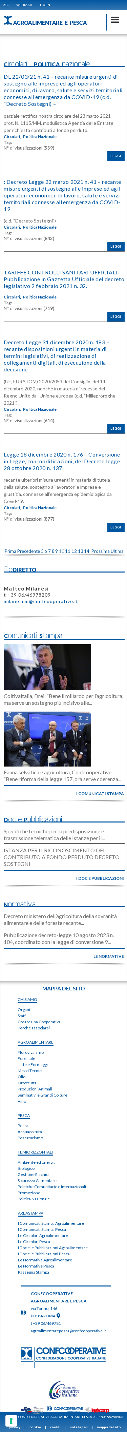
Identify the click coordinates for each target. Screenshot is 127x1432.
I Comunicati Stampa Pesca (42, 1229)
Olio (21, 1076)
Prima (10, 551)
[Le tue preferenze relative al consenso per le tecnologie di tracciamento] (11, 1421)
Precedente (28, 551)
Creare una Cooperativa (39, 1021)
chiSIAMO (27, 999)
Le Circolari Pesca (34, 1241)
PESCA (24, 1115)
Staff (22, 1015)
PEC (6, 5)
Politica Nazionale (40, 137)
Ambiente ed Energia (37, 1162)
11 (67, 551)
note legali (79, 1427)
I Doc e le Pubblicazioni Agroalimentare (53, 1247)
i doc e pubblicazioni (100, 878)
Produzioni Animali (35, 1088)
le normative (108, 956)
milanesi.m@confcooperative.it (41, 601)
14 (86, 551)
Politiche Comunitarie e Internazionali (52, 1186)
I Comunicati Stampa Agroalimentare (51, 1223)
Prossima (100, 551)
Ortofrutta (27, 1082)
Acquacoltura (30, 1131)
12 (74, 551)
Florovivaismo (31, 1052)
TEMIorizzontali (35, 1152)
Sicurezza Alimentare (37, 1180)
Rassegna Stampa (33, 1272)
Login (45, 5)
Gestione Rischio (33, 1174)
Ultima (117, 551)
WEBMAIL (24, 5)
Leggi (115, 156)
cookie (35, 1427)
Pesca (23, 1125)
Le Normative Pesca (36, 1266)
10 (61, 551)
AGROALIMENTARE (36, 1042)
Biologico (26, 1168)
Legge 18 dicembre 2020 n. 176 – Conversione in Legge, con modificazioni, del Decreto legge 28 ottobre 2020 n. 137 (62, 461)
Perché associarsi (34, 1027)
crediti (55, 1427)
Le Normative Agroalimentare (45, 1259)
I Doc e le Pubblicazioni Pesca (44, 1253)
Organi (24, 1009)
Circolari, (12, 137)
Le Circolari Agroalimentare (43, 1235)
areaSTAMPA (30, 1213)
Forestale (26, 1058)
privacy (14, 1427)
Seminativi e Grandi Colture (42, 1095)
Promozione (29, 1192)
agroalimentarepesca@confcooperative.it (68, 1330)
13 (80, 551)
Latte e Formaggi (33, 1064)
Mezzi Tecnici (30, 1070)
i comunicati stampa (100, 793)
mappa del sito (109, 1427)
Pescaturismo (30, 1137)
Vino (22, 1101)
